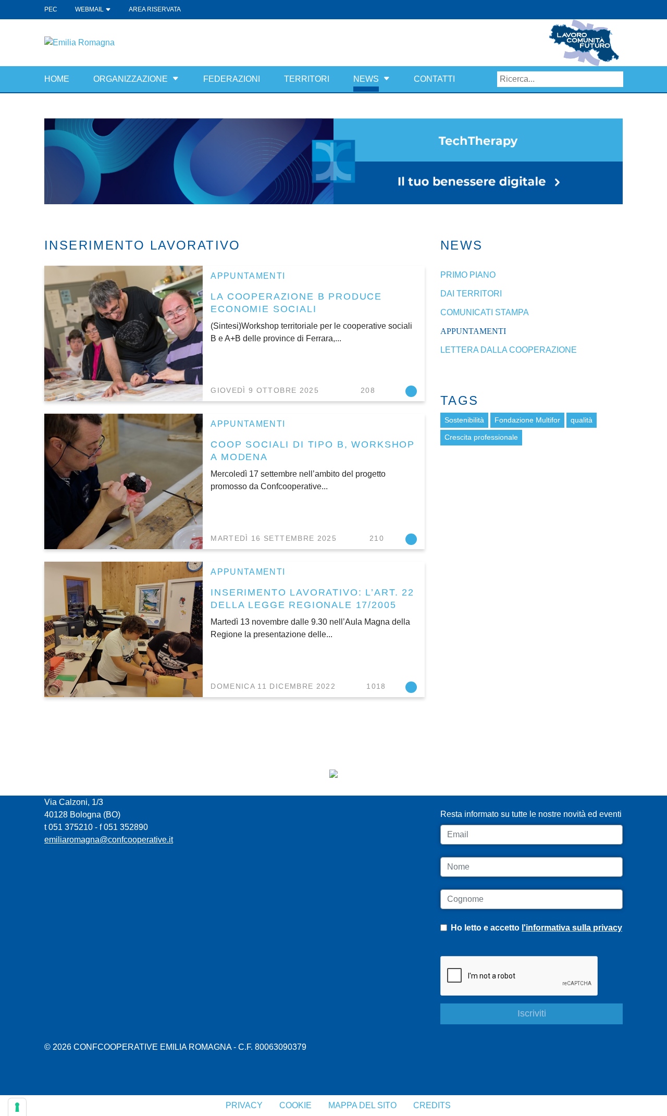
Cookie (295, 1105)
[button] (175, 79)
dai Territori (471, 293)
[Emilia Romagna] (79, 42)
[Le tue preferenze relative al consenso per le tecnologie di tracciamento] (17, 1107)
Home (56, 79)
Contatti (434, 79)
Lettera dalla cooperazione (508, 349)
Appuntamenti (248, 275)
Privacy (244, 1105)
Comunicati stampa (484, 312)
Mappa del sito (362, 1105)
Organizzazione (130, 79)
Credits (432, 1105)
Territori (306, 79)
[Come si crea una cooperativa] (333, 160)
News (366, 79)
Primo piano (468, 274)
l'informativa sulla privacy (572, 927)
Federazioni (231, 79)
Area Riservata (155, 9)
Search (615, 79)
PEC (50, 9)
